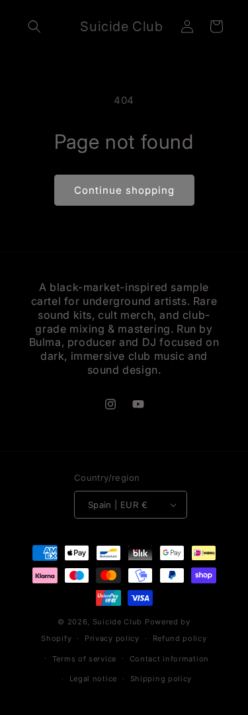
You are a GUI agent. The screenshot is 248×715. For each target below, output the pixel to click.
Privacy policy (112, 638)
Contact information (169, 658)
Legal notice (93, 678)
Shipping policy (161, 678)
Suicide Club (117, 621)
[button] (34, 26)
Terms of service (84, 658)
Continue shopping (124, 190)
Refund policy (180, 638)
